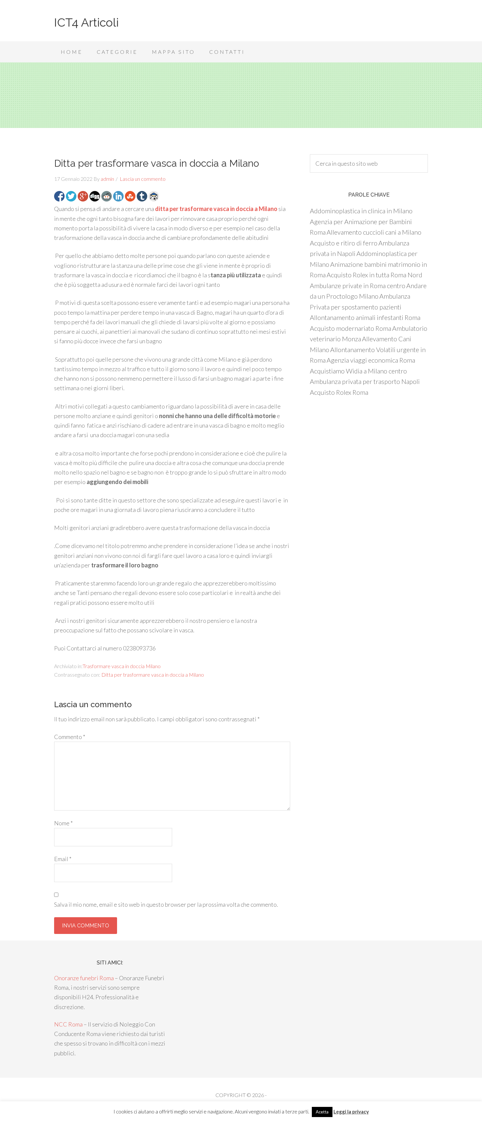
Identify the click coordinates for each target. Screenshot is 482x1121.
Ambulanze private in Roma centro (357, 285)
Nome (63, 823)
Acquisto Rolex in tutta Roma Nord (374, 275)
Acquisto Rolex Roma (339, 392)
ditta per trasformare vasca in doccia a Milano (216, 208)
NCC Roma (68, 1024)
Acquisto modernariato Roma (350, 328)
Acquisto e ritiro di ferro (343, 243)
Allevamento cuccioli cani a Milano (374, 232)
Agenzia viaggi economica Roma (371, 360)
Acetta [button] (322, 1111)
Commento (69, 736)
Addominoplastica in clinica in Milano (361, 211)
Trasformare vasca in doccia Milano (122, 666)
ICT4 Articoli (86, 22)
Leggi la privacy (351, 1111)
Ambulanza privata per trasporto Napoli (365, 381)
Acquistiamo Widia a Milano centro (358, 371)
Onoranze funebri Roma (84, 978)
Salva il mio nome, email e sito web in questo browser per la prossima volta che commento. (166, 904)
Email (62, 858)
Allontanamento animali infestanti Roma (365, 317)
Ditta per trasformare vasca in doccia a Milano (152, 674)
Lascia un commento (143, 179)
